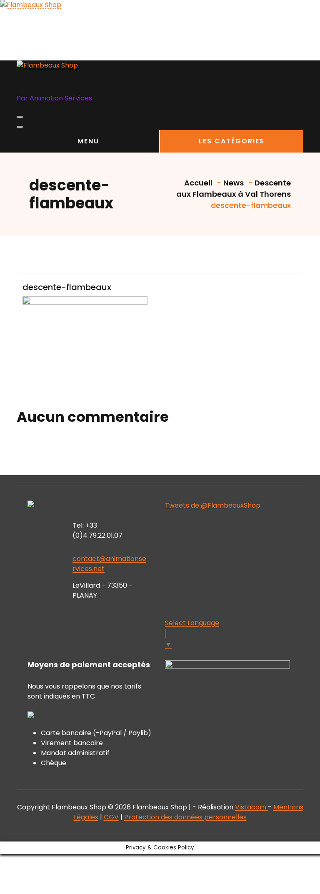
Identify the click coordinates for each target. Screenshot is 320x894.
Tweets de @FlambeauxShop (212, 505)
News (233, 183)
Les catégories (232, 141)
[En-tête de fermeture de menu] (20, 127)
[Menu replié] (20, 117)
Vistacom (251, 807)
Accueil (197, 183)
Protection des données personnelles (185, 817)
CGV (111, 817)
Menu (88, 141)
